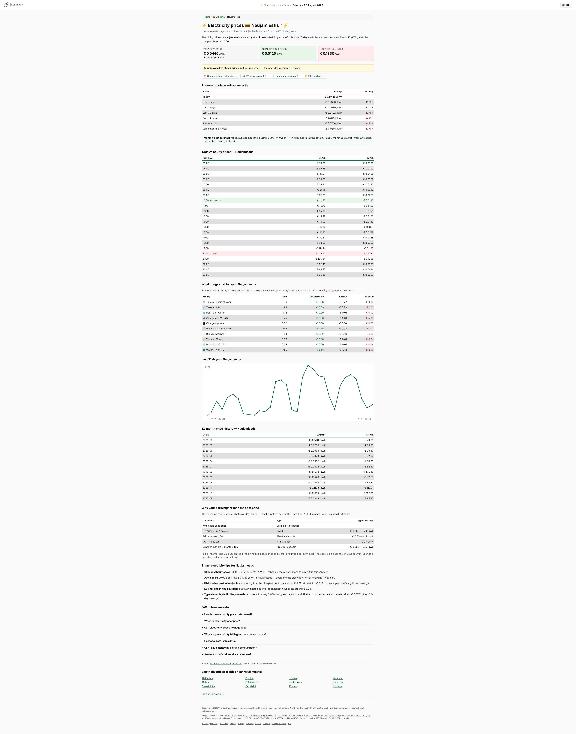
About (258, 723)
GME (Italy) (336, 715)
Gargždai (250, 686)
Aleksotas (207, 678)
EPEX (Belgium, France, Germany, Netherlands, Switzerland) (263, 715)
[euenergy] (13, 5)
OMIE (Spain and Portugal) (302, 718)
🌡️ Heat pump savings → (285, 76)
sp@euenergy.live (210, 711)
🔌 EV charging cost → (255, 76)
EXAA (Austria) (231, 715)
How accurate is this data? (220, 640)
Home (207, 17)
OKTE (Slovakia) (321, 718)
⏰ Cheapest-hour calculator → (220, 76)
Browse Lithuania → (213, 693)
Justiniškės (295, 682)
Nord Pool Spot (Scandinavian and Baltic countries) (223, 718)
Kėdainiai (338, 678)
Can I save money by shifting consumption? (230, 647)
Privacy (241, 723)
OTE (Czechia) (324, 715)
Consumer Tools (279, 723)
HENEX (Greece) (349, 715)
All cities (224, 723)
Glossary (214, 723)
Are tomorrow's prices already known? (227, 654)
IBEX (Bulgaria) (295, 715)
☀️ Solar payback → (314, 76)
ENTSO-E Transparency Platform (226, 663)
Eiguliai (249, 678)
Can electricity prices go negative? (225, 627)
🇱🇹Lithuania (219, 17)
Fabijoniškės (252, 682)
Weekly (233, 723)
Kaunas (293, 686)
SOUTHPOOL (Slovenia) (339, 718)
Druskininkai (208, 686)
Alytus (205, 682)
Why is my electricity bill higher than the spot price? (235, 634)
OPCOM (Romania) (268, 718)
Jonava (293, 678)
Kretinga (337, 686)
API (289, 723)
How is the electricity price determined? (228, 614)
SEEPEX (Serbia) (283, 718)
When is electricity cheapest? (222, 620)
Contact (266, 723)
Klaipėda (338, 682)
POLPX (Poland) (252, 718)
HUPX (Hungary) (363, 715)
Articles (205, 723)
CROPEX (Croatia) (309, 715)
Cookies (250, 723)
